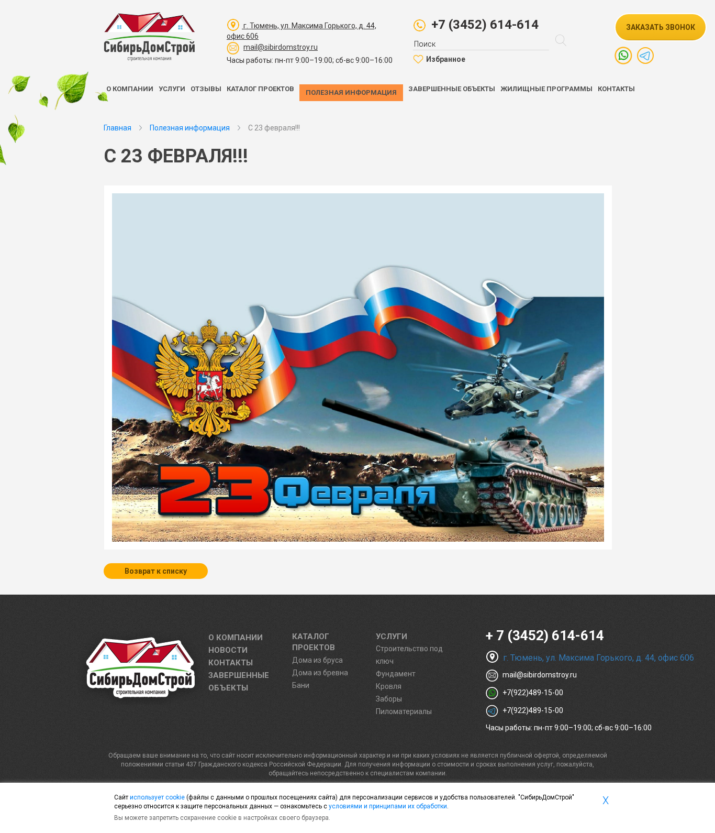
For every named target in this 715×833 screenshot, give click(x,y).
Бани (300, 685)
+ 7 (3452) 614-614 (545, 635)
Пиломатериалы (404, 711)
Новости (228, 650)
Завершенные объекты (451, 89)
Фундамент (396, 674)
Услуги (172, 89)
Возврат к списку (156, 571)
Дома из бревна (320, 672)
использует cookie (157, 797)
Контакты (616, 89)
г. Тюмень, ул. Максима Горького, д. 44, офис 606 (597, 658)
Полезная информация (351, 92)
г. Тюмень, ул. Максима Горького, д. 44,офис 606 (301, 30)
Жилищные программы (546, 89)
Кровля (388, 686)
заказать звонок (660, 27)
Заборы (389, 699)
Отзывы (206, 89)
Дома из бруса (317, 660)
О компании (129, 89)
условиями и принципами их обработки (388, 806)
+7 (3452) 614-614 (485, 24)
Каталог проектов (260, 89)
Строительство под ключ (409, 654)
